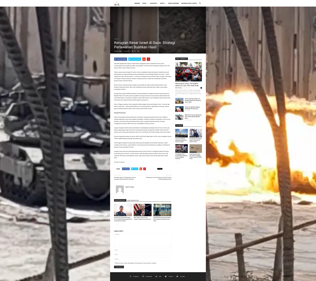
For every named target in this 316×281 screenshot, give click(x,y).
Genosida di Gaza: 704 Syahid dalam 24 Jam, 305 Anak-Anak (186, 85)
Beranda (137, 3)
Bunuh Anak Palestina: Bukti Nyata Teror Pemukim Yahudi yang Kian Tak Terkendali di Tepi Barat (123, 219)
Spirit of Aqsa (119, 51)
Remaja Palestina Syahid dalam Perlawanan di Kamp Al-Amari (195, 140)
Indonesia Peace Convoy (189, 3)
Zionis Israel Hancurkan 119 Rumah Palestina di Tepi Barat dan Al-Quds (193, 100)
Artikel (177, 136)
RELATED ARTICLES (120, 200)
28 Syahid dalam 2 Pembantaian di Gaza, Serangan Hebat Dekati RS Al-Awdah (125, 178)
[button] (200, 2)
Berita (162, 3)
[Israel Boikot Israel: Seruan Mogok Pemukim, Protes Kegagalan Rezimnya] (181, 148)
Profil (144, 3)
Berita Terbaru (117, 38)
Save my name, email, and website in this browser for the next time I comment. (136, 263)
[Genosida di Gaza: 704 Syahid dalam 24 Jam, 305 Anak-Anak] (188, 71)
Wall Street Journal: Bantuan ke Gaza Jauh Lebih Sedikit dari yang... (193, 116)
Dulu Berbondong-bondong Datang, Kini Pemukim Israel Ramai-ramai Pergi (162, 219)
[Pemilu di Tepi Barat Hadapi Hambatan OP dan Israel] (179, 109)
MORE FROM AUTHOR (133, 200)
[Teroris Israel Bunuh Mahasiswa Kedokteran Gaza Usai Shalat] (181, 133)
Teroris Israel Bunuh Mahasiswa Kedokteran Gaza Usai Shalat (181, 140)
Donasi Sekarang (173, 3)
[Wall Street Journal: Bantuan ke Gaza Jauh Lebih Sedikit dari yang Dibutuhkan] (179, 117)
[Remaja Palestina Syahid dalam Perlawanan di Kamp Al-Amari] (196, 133)
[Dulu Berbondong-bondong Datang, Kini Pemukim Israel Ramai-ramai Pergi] (162, 210)
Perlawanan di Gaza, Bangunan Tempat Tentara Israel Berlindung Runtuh (158, 178)
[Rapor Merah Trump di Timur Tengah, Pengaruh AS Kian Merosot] (143, 210)
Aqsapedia (153, 3)
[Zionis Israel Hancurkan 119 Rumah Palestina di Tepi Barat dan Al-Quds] (179, 101)
